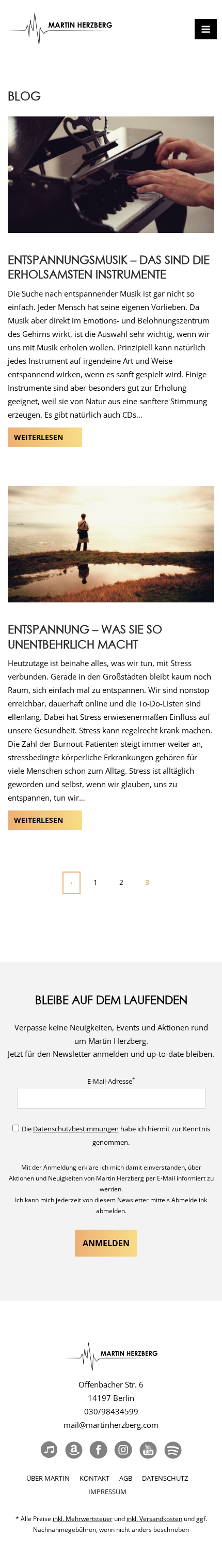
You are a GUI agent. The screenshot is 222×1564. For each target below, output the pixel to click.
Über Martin (48, 1478)
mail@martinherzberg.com (111, 1425)
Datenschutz (165, 1478)
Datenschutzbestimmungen (76, 1128)
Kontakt (94, 1478)
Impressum (107, 1491)
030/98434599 (111, 1411)
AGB (125, 1478)
